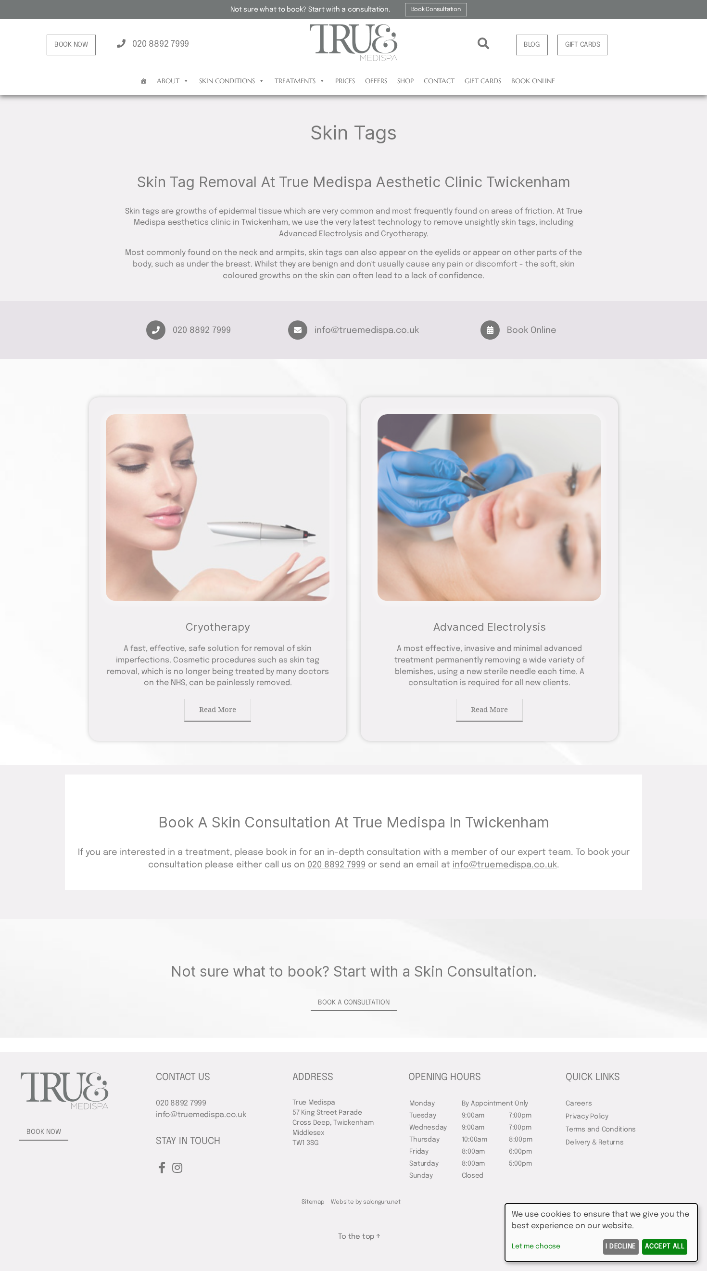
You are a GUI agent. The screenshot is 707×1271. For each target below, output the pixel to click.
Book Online (533, 80)
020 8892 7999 (159, 44)
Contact (439, 80)
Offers (376, 80)
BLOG (532, 44)
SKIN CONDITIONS (227, 80)
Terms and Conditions (601, 1129)
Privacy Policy (587, 1116)
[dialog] (601, 1232)
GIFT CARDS (582, 44)
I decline (621, 1246)
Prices (345, 80)
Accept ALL (665, 1246)
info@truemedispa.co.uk (367, 330)
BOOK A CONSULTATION (354, 1002)
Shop (405, 80)
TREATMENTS (295, 80)
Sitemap (313, 1202)
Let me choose (536, 1246)
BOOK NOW (71, 44)
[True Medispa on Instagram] (177, 1168)
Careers (579, 1103)
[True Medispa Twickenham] (353, 59)
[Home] (143, 80)
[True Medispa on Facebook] (162, 1168)
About (168, 80)
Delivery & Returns (595, 1142)
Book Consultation (436, 10)
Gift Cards (483, 80)
